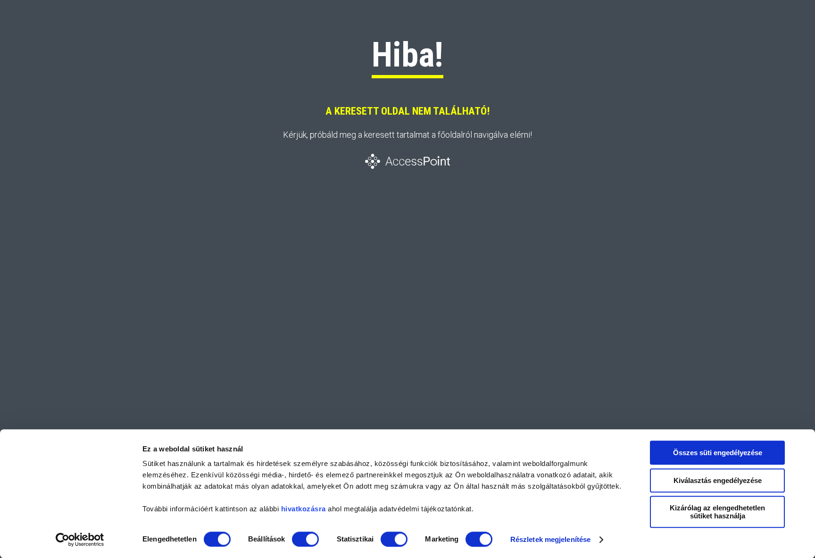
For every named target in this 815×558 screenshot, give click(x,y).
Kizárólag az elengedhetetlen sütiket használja (717, 512)
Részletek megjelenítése (550, 539)
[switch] (305, 539)
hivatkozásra (303, 509)
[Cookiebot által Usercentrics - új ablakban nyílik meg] (80, 540)
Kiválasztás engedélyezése (718, 480)
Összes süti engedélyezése (717, 453)
